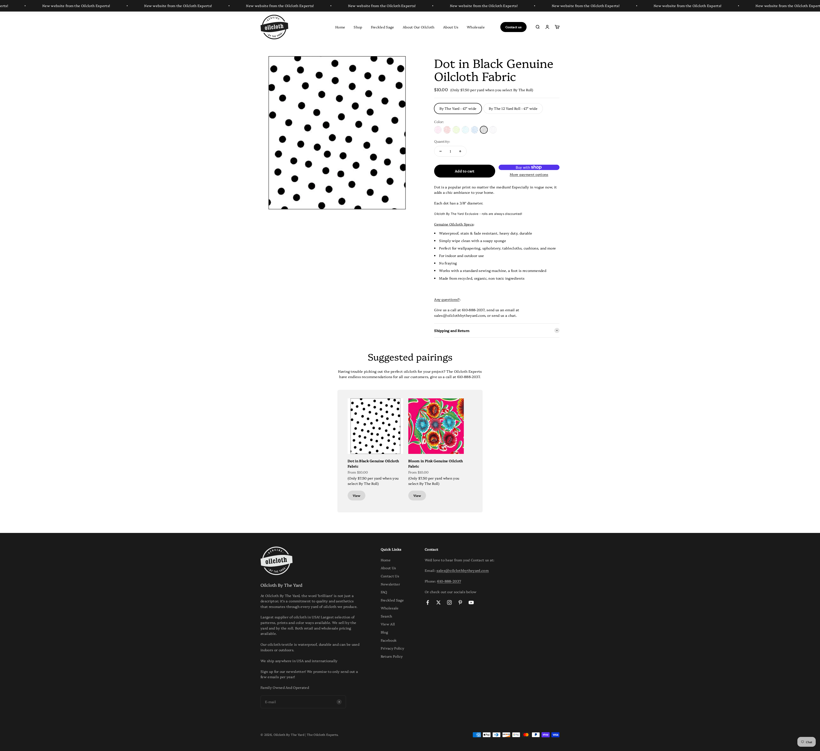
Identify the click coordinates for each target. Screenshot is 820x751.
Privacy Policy (392, 648)
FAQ (384, 592)
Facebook (389, 640)
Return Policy (392, 656)
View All (388, 624)
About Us (450, 26)
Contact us (513, 27)
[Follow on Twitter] (438, 602)
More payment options (529, 174)
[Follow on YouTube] (471, 602)
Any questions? (446, 299)
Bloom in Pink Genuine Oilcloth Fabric (435, 463)
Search (386, 616)
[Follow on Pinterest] (460, 602)
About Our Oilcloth (419, 26)
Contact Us (390, 576)
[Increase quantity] (460, 151)
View (356, 495)
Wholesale (476, 26)
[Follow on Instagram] (449, 602)
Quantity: (442, 141)
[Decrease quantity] (440, 151)
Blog (384, 632)
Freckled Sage (382, 26)
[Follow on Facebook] (427, 602)
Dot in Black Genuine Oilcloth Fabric (373, 463)
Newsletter (390, 584)
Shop (358, 26)
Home (340, 26)
